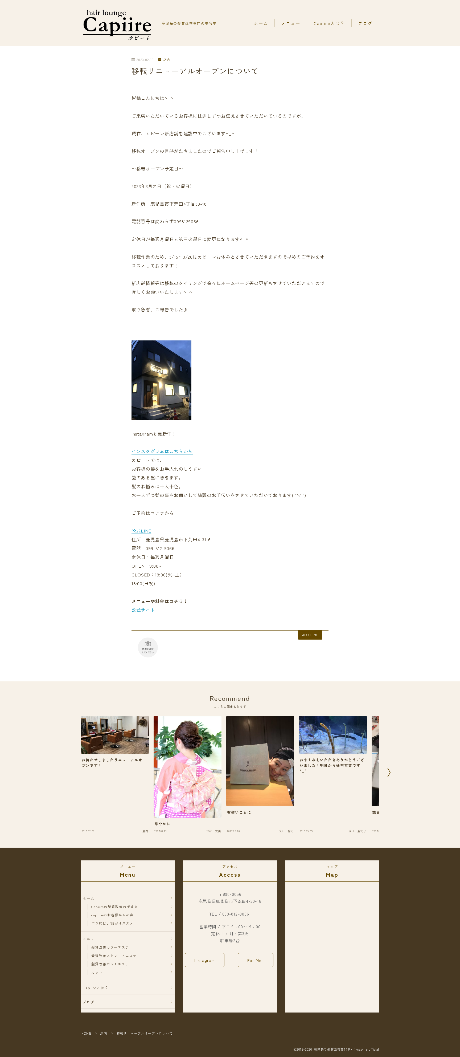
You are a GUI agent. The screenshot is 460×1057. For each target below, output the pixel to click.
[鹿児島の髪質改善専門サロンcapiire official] (118, 23)
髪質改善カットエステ (110, 963)
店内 (166, 60)
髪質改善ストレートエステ (114, 955)
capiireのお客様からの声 (112, 914)
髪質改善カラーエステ (110, 947)
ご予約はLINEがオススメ (112, 923)
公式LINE (141, 530)
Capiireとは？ (329, 23)
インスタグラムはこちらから (162, 451)
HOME (86, 1033)
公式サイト (143, 610)
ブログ (365, 23)
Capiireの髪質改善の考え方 (114, 906)
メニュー (290, 23)
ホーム (261, 23)
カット (97, 972)
